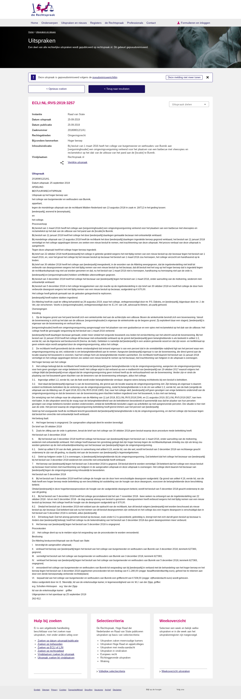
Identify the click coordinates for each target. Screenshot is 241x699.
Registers (95, 22)
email (170, 690)
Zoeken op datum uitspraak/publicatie (58, 640)
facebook (192, 690)
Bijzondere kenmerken (45, 140)
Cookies (62, 690)
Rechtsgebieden (41, 135)
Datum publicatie (42, 124)
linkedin (202, 690)
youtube (207, 690)
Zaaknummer (39, 130)
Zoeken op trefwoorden (50, 644)
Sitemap (45, 690)
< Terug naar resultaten (116, 88)
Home (34, 22)
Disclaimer (117, 690)
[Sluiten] (207, 77)
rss (165, 690)
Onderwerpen (49, 22)
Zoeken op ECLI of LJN (50, 647)
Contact (151, 22)
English (37, 690)
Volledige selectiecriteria (112, 671)
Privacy (54, 690)
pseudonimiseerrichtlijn (104, 77)
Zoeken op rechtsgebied (51, 650)
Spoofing (88, 690)
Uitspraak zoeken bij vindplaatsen (56, 657)
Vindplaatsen (39, 157)
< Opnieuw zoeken (56, 88)
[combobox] (189, 104)
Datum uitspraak (41, 119)
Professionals (135, 22)
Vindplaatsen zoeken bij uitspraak (56, 654)
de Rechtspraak (114, 22)
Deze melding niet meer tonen (184, 77)
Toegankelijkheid (75, 690)
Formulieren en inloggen (195, 22)
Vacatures (98, 690)
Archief (108, 690)
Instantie (37, 114)
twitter (187, 690)
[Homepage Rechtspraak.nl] (41, 8)
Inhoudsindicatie (42, 146)
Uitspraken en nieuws (74, 22)
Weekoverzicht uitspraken (176, 671)
